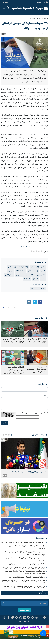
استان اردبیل (9, 275)
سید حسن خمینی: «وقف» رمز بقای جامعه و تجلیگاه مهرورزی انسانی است (24, 559)
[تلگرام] (44, 618)
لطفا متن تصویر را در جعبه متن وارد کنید (34, 413)
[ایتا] (20, 618)
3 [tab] (6, 435)
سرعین (11, 270)
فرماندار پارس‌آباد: (41, 367)
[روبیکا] (36, 618)
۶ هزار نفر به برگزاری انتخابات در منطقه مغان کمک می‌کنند (37, 370)
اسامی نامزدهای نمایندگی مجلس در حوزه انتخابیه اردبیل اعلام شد (13, 340)
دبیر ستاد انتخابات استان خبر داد (37, 18)
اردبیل (21, 246)
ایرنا (27, 8)
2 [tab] (9, 435)
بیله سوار (27, 278)
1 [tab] (11, 435)
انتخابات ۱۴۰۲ (20, 270)
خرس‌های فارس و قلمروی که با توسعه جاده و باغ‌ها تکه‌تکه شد (24, 586)
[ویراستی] (12, 618)
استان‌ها (28, 246)
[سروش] (16, 618)
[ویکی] (24, 622)
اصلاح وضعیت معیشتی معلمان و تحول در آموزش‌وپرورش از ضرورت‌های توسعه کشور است (25, 572)
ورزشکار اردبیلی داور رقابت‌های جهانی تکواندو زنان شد (27, 577)
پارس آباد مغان (33, 270)
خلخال (43, 270)
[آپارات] (32, 618)
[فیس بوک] (8, 618)
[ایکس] (40, 618)
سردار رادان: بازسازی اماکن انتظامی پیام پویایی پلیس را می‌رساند (23, 567)
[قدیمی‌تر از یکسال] (36, 329)
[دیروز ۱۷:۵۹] (24, 453)
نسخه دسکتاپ (24, 610)
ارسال (5, 422)
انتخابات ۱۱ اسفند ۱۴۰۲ (38, 288)
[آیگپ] (24, 618)
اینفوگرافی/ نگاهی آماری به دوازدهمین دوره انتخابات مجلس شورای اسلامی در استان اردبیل (13, 370)
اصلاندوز (35, 278)
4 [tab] (3, 435)
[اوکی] (28, 622)
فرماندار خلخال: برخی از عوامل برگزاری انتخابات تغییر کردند (37, 340)
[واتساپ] (20, 622)
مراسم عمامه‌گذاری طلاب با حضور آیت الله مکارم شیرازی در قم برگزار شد (25, 547)
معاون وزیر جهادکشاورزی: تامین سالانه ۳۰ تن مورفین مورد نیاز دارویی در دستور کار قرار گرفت (24, 553)
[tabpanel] (24, 458)
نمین (9, 266)
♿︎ (43, 633)
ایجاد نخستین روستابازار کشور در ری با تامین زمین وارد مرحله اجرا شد (23, 581)
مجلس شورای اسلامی (38, 266)
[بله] (28, 618)
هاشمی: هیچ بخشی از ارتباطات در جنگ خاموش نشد (28, 472)
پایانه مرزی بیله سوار (21, 266)
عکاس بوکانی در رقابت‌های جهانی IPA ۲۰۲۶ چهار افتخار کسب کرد (23, 542)
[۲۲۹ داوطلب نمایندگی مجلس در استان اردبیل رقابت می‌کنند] (24, 52)
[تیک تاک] (4, 618)
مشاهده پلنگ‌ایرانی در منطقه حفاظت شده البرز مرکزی (27, 564)
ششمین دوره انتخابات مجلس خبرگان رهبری (30, 275)
